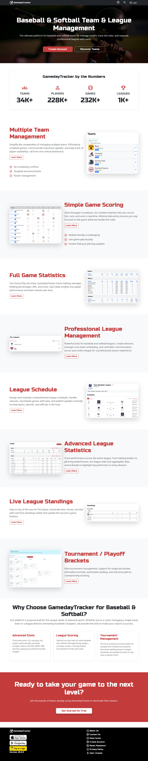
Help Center (95, 738)
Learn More (16, 157)
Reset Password (98, 746)
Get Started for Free (74, 710)
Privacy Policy (96, 749)
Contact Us (95, 734)
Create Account (58, 49)
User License (96, 753)
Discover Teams (89, 49)
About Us (94, 731)
